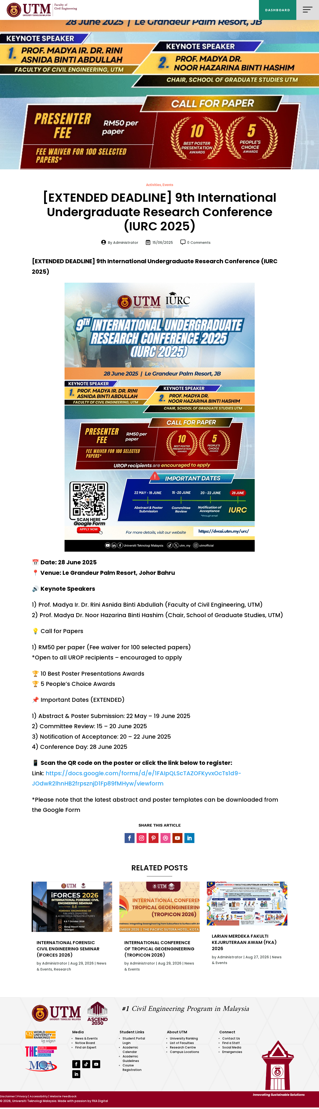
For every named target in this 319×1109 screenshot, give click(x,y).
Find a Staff (231, 1043)
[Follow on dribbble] (165, 838)
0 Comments (199, 242)
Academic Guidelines (131, 1058)
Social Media (231, 1047)
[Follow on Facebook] (130, 838)
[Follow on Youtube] (177, 838)
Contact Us (231, 1038)
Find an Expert (85, 1047)
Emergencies (232, 1052)
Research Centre (183, 1047)
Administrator (54, 963)
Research (62, 969)
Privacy (22, 1096)
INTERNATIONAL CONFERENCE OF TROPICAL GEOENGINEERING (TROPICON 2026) (159, 948)
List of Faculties (182, 1043)
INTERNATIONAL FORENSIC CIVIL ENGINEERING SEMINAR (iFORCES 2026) (68, 948)
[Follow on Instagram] (142, 838)
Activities (153, 185)
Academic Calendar (130, 1049)
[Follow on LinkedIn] (189, 838)
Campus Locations (184, 1052)
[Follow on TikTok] (86, 1064)
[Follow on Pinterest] (154, 838)
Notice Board (85, 1043)
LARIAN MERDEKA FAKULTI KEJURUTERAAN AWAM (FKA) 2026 (244, 942)
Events (167, 185)
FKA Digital (100, 1101)
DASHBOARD (277, 10)
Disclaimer (7, 1096)
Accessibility (39, 1096)
